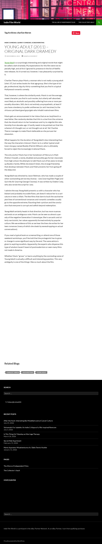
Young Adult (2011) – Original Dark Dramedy (30, 49)
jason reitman (27, 372)
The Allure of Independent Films (63, 22)
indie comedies (10, 43)
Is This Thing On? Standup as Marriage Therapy (22, 434)
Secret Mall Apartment (12, 441)
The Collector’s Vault (86, 22)
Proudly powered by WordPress (14, 541)
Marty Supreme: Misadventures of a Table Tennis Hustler (25, 447)
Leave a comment (30, 56)
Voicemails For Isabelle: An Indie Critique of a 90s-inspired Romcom (30, 427)
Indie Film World (12, 22)
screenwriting (38, 43)
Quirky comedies (24, 43)
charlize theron (13, 372)
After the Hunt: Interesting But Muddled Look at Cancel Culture (28, 421)
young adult (41, 372)
